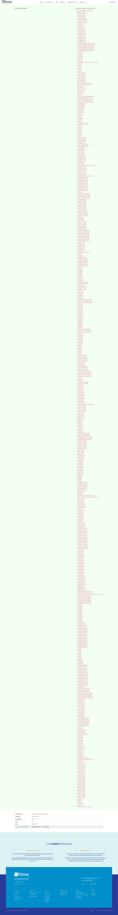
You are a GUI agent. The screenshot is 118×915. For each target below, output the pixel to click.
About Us (42, 2)
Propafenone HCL (82, 622)
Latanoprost (80, 391)
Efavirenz (80, 254)
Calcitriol (80, 94)
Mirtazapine (80, 460)
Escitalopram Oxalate (83, 258)
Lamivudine (80, 380)
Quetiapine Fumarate (82, 629)
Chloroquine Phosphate (83, 145)
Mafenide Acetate (82, 410)
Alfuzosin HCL (81, 24)
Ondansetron (81, 517)
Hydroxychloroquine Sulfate (84, 374)
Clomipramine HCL (82, 167)
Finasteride (80, 277)
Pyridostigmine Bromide (83, 628)
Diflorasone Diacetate (83, 212)
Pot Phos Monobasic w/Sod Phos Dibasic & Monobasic (90, 594)
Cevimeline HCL (81, 143)
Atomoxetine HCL (82, 72)
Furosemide (80, 307)
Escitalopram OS (81, 257)
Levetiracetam (81, 392)
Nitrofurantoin (81, 503)
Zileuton (79, 802)
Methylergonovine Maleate (84, 433)
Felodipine (80, 271)
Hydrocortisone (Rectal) (83, 370)
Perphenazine (81, 550)
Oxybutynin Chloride (82, 529)
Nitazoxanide (81, 498)
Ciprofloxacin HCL (82, 156)
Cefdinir (79, 121)
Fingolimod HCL (81, 285)
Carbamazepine (81, 103)
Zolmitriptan (80, 803)
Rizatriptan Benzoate (82, 665)
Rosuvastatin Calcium (83, 674)
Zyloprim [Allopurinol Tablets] (85, 806)
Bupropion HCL (81, 86)
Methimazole (81, 430)
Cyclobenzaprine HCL (83, 177)
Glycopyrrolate (81, 363)
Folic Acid (80, 304)
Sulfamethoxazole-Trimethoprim (85, 693)
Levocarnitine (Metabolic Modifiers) (86, 404)
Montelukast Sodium (82, 482)
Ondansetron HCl (82, 523)
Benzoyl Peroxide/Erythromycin (85, 83)
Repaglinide (80, 660)
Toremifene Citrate (82, 747)
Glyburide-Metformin (82, 355)
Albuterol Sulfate (81, 15)
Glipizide (80, 345)
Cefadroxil (80, 114)
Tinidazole (80, 727)
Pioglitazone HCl (81, 578)
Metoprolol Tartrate (82, 441)
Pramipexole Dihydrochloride (84, 595)
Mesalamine (80, 429)
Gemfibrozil (80, 333)
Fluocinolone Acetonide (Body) (85, 299)
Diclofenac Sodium (82, 201)
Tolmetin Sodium (81, 730)
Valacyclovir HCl (81, 763)
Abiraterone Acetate (82, 13)
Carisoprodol (81, 108)
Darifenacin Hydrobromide (84, 193)
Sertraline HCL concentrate (84, 688)
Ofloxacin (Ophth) (82, 506)
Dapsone (80, 192)
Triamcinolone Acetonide (83, 758)
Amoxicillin (80, 52)
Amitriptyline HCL (82, 30)
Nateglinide (80, 492)
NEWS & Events (64, 890)
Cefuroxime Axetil (82, 137)
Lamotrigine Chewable (83, 382)
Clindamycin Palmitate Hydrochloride (86, 165)
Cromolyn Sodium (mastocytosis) (85, 175)
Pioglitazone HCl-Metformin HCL (85, 591)
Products (49, 2)
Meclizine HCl (81, 413)
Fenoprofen (80, 276)
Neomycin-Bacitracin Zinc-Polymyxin (86, 495)
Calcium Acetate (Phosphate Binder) (86, 96)
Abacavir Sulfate (81, 12)
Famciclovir (80, 267)
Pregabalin (80, 604)
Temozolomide (81, 702)
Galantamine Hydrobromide (84, 329)
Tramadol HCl (81, 749)
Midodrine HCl (81, 455)
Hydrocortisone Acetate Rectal (85, 371)
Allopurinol (80, 25)
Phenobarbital (81, 556)
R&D (57, 2)
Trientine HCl (81, 761)
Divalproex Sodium (82, 221)
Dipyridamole (81, 217)
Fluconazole (80, 290)
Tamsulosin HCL (81, 699)
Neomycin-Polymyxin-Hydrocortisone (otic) (88, 497)
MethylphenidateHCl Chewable (85, 436)
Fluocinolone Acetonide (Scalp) (85, 302)
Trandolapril (80, 753)
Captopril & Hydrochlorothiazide (85, 97)
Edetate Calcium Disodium (84, 252)
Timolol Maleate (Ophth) (83, 718)
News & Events (72, 2)
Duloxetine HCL (81, 242)
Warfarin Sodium (81, 777)
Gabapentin (80, 315)
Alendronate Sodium (82, 18)
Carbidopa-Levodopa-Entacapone (84, 10)
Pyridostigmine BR (82, 626)
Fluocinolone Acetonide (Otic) (85, 301)
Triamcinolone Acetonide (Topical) (86, 759)
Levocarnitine (81, 402)
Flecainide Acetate (82, 286)
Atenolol (79, 63)
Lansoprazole (81, 385)
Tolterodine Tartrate (82, 733)
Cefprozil (80, 125)
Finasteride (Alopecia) (83, 282)
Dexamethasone (81, 199)
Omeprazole (80, 509)
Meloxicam (80, 420)
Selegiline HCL (81, 687)
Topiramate (80, 735)
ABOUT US (16, 890)
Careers (62, 2)
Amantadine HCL (82, 27)
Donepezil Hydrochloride (83, 230)
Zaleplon (80, 799)
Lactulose (80, 377)
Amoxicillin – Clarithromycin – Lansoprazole (88, 62)
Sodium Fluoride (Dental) (83, 690)
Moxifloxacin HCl (82, 491)
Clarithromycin (81, 162)
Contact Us (82, 2)
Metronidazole (81, 450)
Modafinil (80, 476)
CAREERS (78, 890)
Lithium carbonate (82, 405)
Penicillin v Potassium (83, 542)
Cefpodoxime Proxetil (83, 122)
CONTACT (93, 890)
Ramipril (79, 649)
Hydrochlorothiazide (82, 366)
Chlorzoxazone (81, 152)
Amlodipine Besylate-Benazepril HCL (86, 43)
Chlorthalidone (81, 147)
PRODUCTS (32, 890)
